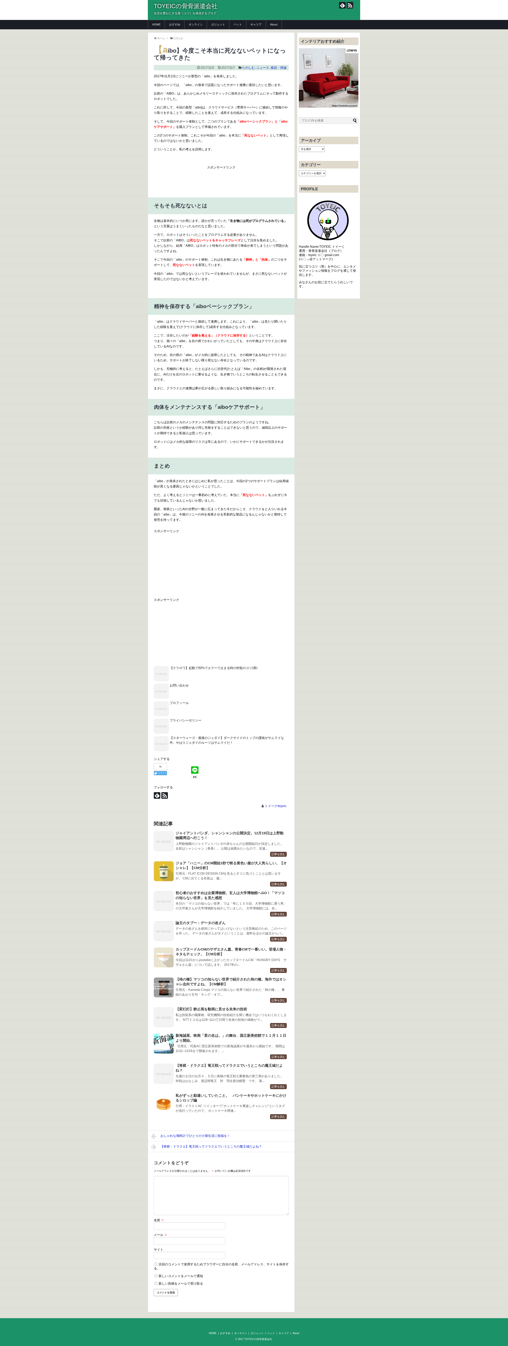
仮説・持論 (279, 67)
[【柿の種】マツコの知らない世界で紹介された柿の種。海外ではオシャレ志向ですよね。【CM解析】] (164, 987)
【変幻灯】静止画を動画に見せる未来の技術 (211, 1009)
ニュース (262, 67)
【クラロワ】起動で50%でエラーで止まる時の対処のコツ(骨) (213, 668)
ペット (238, 24)
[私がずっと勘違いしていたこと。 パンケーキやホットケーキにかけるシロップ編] (164, 1104)
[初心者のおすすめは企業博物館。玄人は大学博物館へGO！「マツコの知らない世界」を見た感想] (164, 901)
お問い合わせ (179, 685)
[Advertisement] (226, 179)
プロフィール (179, 703)
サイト (158, 1249)
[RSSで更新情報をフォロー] (350, 5)
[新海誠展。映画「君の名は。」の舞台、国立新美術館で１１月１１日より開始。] (164, 1044)
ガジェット (218, 24)
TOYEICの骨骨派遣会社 (185, 6)
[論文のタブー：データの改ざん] (164, 931)
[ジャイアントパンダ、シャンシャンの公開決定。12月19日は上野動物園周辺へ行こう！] (164, 841)
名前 (159, 1220)
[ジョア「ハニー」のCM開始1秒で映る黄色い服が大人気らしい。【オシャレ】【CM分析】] (164, 871)
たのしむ (248, 67)
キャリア (256, 24)
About (273, 24)
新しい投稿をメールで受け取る (181, 1283)
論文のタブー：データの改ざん (201, 923)
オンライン (196, 24)
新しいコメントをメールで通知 (181, 1276)
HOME (156, 24)
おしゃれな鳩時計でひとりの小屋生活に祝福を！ (195, 1135)
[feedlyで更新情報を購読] (342, 5)
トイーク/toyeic (276, 806)
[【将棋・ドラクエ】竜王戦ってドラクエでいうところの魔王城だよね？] (164, 1074)
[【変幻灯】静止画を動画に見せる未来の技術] (164, 1017)
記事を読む (278, 854)
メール (160, 1235)
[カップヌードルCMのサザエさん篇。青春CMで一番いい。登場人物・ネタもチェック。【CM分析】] (164, 957)
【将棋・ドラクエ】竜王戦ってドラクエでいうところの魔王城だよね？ (211, 1146)
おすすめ (174, 24)
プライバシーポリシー (185, 720)
